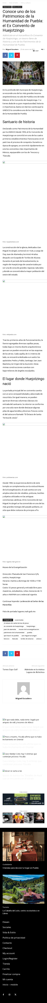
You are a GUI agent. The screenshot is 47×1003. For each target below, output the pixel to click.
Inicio (5, 3)
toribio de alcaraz (27, 639)
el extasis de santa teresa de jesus (16, 623)
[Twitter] (11, 55)
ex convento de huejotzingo (14, 626)
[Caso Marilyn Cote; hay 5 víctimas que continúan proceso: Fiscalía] (23, 756)
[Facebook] (5, 55)
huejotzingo (31, 626)
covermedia (19, 620)
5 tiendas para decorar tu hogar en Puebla (21, 868)
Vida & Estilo (13, 3)
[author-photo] (23, 695)
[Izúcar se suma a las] (12, 771)
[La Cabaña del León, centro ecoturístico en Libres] (23, 889)
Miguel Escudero (12, 49)
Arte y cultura (25, 3)
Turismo (6, 907)
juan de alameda (10, 629)
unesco (39, 639)
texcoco (6, 639)
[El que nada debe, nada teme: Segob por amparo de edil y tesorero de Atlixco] (23, 722)
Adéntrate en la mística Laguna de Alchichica (34, 670)
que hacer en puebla (11, 636)
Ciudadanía (7, 864)
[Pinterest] (17, 55)
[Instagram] (9, 994)
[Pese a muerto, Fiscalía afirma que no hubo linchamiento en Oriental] (23, 739)
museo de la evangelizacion (29, 629)
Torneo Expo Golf (10, 669)
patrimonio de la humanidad (14, 632)
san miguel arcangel (29, 636)
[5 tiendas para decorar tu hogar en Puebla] (23, 846)
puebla (29, 632)
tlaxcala (15, 639)
